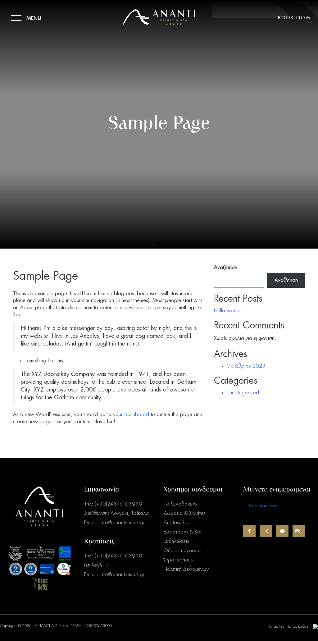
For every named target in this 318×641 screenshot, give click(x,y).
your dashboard (131, 414)
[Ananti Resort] (159, 32)
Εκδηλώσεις (176, 541)
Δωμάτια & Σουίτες (185, 513)
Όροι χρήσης (178, 559)
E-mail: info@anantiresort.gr (114, 522)
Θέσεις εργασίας (183, 550)
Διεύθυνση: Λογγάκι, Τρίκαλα (116, 513)
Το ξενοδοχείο (180, 503)
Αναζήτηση (225, 267)
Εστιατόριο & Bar (183, 531)
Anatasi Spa (177, 522)
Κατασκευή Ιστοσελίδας (288, 627)
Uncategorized (242, 392)
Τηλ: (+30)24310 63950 (113, 503)
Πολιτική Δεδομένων (186, 569)
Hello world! (227, 310)
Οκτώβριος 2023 (246, 366)
